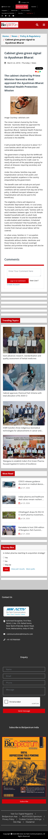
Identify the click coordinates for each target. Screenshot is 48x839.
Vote (6, 569)
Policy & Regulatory (30, 36)
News (14, 36)
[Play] (40, 71)
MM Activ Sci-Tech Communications (29, 834)
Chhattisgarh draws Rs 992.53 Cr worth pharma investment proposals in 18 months (31, 513)
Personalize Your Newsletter (8, 13)
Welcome (6, 6)
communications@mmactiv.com (19, 634)
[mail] (36, 71)
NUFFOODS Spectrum (32, 816)
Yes (6, 557)
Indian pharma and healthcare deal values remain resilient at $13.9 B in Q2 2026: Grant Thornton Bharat (31, 498)
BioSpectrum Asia (9, 816)
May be (8, 565)
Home (5, 36)
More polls (30, 569)
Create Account (13, 284)
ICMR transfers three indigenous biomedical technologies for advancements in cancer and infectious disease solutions (22, 429)
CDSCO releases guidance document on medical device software (30, 483)
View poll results (18, 569)
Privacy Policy (8, 819)
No (6, 561)
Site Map (17, 822)
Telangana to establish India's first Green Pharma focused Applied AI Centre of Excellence (23, 462)
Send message (24, 711)
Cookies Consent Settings (30, 819)
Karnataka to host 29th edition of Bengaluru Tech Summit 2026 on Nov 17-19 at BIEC (31, 528)
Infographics (4, 10)
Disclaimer (30, 822)
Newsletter (33, 6)
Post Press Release (25, 10)
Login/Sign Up (30, 13)
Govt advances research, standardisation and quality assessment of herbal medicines (22, 357)
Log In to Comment (18, 281)
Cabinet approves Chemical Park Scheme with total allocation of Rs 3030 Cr (22, 394)
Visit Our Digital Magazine (22, 814)
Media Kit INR (14, 10)
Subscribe (20, 13)
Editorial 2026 (21, 7)
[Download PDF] (38, 71)
